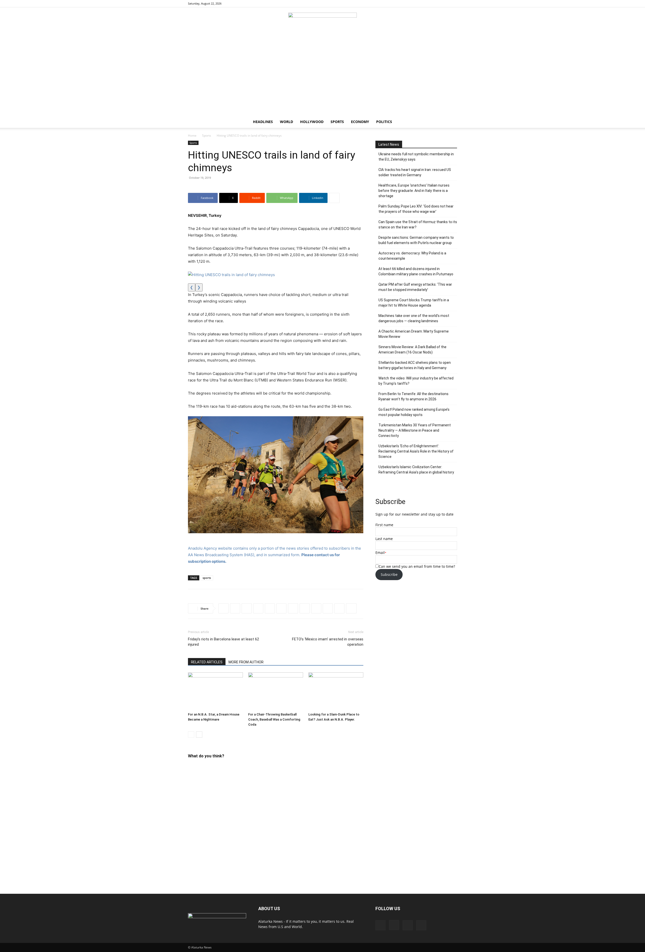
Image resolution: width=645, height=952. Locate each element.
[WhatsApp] (258, 608)
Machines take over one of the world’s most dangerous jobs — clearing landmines (413, 318)
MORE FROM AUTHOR (246, 662)
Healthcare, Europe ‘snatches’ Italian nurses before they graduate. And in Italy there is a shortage (413, 190)
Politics (384, 121)
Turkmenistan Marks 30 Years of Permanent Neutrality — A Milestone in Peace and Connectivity (414, 430)
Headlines (263, 121)
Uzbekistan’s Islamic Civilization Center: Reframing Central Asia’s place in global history (416, 469)
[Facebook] (428, 3)
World (286, 121)
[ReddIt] (247, 608)
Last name (384, 538)
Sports (337, 121)
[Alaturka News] (322, 24)
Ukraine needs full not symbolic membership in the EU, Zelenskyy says (416, 156)
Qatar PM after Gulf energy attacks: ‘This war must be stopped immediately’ (415, 287)
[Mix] (339, 608)
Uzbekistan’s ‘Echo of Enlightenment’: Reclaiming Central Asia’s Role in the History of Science (416, 451)
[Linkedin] (270, 608)
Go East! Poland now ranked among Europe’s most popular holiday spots (413, 412)
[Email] (328, 608)
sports (207, 578)
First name (384, 524)
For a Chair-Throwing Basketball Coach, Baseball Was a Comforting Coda (274, 719)
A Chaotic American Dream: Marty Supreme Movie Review (413, 334)
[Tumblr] (316, 608)
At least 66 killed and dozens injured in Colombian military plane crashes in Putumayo (415, 271)
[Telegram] (281, 608)
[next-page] (199, 734)
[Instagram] (436, 3)
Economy (360, 121)
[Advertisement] (322, 78)
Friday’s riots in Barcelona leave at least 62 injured (223, 642)
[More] (334, 198)
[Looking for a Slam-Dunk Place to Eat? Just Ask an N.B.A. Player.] (335, 691)
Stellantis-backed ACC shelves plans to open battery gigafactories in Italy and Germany (414, 365)
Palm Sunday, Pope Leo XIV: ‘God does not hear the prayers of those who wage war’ (416, 209)
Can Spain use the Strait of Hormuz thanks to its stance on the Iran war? (417, 224)
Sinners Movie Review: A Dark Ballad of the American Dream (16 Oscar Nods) (412, 349)
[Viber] (293, 608)
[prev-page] (191, 734)
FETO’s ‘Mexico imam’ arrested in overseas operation (327, 642)
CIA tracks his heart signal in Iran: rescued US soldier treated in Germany (414, 172)
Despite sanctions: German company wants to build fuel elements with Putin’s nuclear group (416, 240)
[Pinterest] (445, 3)
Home (192, 135)
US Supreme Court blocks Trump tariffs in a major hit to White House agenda (413, 302)
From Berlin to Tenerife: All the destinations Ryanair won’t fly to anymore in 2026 (413, 396)
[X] (453, 3)
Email (380, 552)
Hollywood (312, 121)
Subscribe (389, 574)
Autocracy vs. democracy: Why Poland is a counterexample (412, 255)
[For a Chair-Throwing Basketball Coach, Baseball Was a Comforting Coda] (275, 691)
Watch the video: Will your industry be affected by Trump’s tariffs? (416, 380)
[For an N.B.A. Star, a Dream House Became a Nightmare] (215, 691)
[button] (451, 122)
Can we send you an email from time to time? (417, 566)
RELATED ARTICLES (206, 662)
